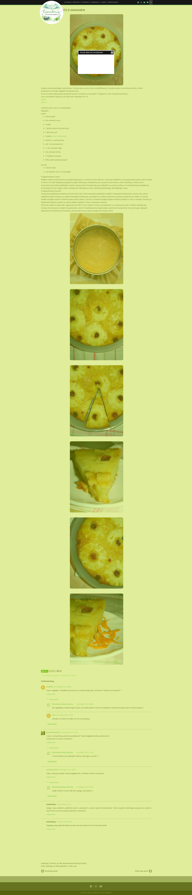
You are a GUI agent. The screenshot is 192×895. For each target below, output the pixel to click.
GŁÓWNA (67, 2)
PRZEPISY (76, 2)
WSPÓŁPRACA (113, 2)
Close (112, 52)
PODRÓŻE (85, 2)
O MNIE (103, 2)
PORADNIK (95, 2)
